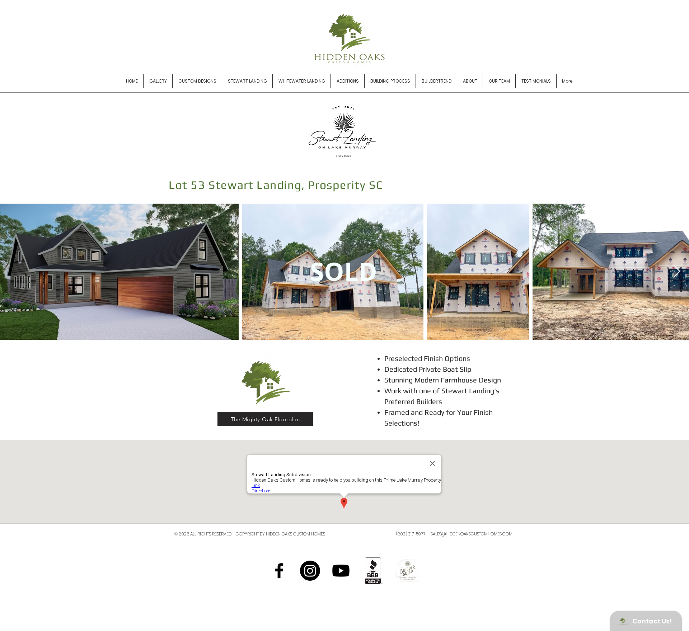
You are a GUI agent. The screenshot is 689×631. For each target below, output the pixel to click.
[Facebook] (279, 571)
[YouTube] (341, 571)
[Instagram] (310, 571)
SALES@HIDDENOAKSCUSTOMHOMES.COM (471, 534)
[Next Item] (676, 272)
